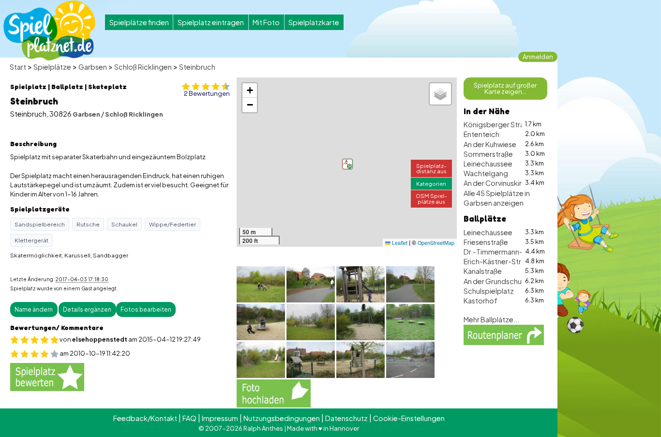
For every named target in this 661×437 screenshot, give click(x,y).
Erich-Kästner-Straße (498, 261)
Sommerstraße (488, 154)
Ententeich (481, 134)
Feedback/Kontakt (145, 418)
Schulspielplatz (489, 290)
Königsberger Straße (498, 124)
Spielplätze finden (139, 22)
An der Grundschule (495, 281)
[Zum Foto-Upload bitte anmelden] (274, 392)
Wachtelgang (486, 173)
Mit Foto (266, 22)
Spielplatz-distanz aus (431, 168)
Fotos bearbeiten (145, 309)
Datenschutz (346, 418)
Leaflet (399, 242)
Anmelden (538, 56)
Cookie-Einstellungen (409, 418)
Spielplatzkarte (313, 22)
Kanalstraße (483, 271)
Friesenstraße (486, 242)
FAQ (189, 418)
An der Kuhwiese (490, 144)
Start (18, 66)
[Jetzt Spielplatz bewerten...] (47, 376)
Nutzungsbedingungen (281, 418)
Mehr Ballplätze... (491, 319)
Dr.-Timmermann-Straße (504, 251)
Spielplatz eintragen (211, 22)
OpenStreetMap (436, 242)
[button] (347, 164)
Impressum (220, 418)
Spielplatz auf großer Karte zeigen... (505, 88)
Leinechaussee (488, 163)
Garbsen (92, 66)
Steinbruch (197, 66)
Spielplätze (52, 66)
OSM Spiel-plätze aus (431, 198)
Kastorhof (480, 300)
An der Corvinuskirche (499, 183)
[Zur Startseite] (49, 30)
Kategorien (431, 183)
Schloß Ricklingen (143, 66)
